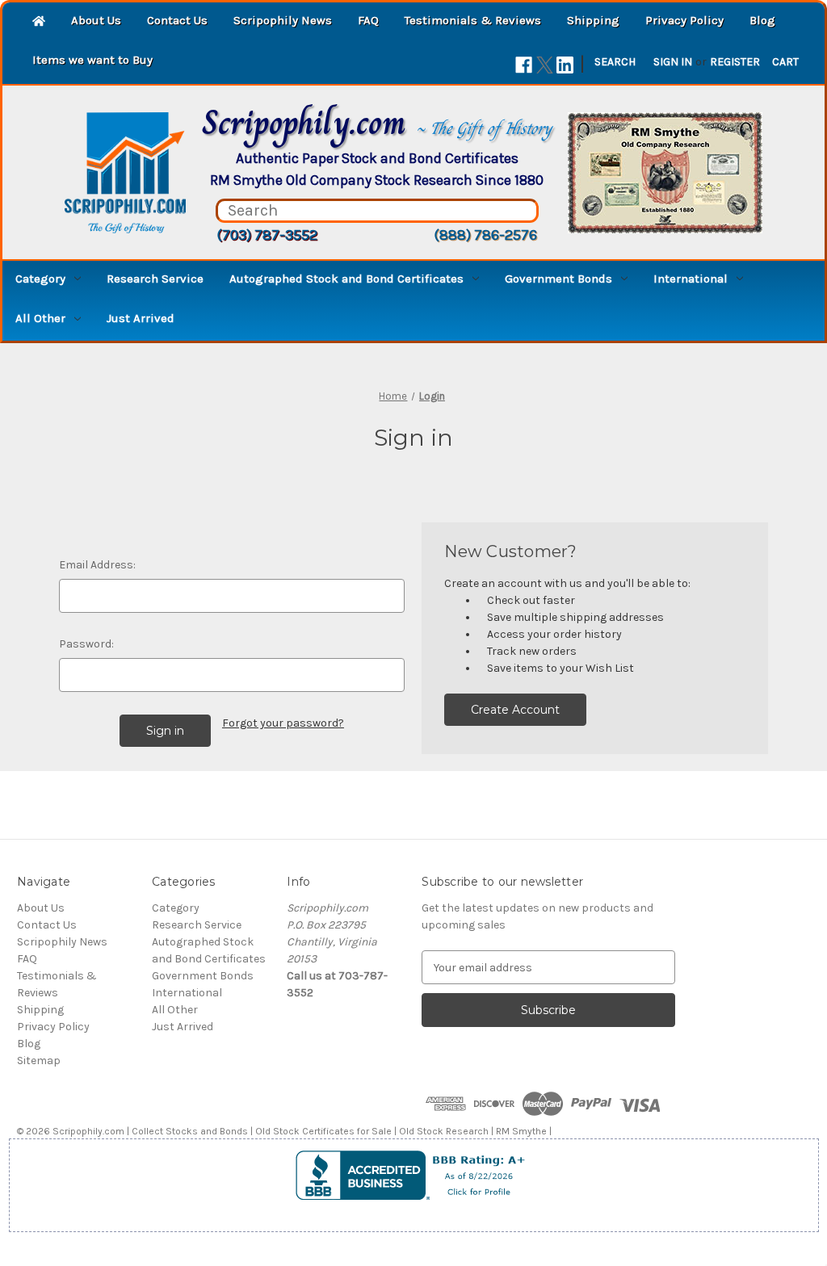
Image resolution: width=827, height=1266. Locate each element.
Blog (762, 20)
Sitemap (39, 1060)
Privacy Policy (684, 20)
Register (735, 62)
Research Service (155, 278)
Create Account (515, 709)
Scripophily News (282, 20)
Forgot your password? (283, 723)
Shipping (593, 20)
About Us (96, 20)
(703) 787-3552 (266, 235)
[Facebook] (523, 65)
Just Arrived (140, 318)
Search (615, 62)
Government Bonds (558, 278)
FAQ (368, 20)
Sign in (672, 62)
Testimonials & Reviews (473, 20)
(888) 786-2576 (485, 235)
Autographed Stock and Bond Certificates (346, 278)
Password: (86, 644)
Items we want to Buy (92, 59)
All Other (40, 318)
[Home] (38, 22)
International (690, 278)
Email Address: (97, 565)
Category (40, 278)
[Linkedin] (564, 65)
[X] (544, 65)
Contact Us (177, 20)
